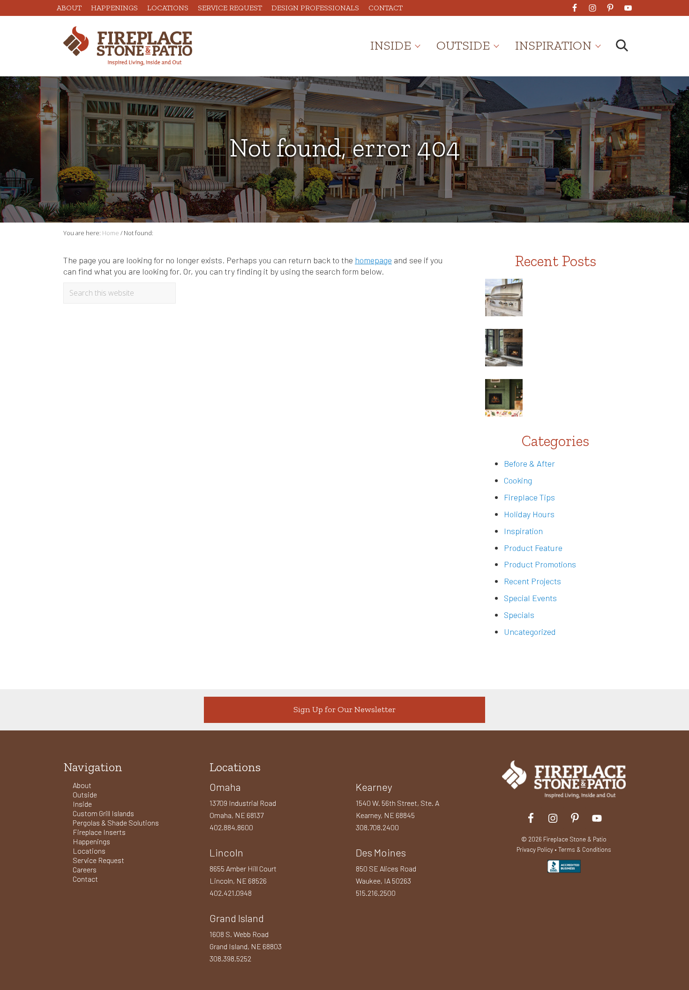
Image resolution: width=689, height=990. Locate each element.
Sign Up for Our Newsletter (344, 709)
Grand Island (237, 918)
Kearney (374, 787)
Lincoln (226, 852)
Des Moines (381, 852)
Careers (85, 869)
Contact (85, 878)
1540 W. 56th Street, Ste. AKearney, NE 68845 (397, 808)
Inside (82, 803)
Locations (89, 850)
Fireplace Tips (529, 497)
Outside (85, 794)
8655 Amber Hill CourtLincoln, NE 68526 (243, 874)
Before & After (529, 463)
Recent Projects (532, 581)
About (82, 785)
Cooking (518, 480)
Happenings (91, 841)
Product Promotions (540, 564)
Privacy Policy (535, 849)
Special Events (530, 598)
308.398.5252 (230, 958)
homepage (373, 260)
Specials (519, 615)
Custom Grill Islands (103, 813)
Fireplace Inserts (99, 831)
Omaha (225, 787)
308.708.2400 (377, 827)
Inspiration (523, 531)
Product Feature (533, 548)
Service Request (98, 860)
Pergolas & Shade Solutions (116, 822)
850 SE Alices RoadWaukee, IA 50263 (386, 874)
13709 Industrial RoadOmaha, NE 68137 (243, 808)
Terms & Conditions (584, 849)
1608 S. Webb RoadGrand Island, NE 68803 (246, 940)
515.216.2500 (376, 892)
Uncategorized (530, 631)
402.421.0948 (231, 892)
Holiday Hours (529, 514)
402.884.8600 (231, 827)
